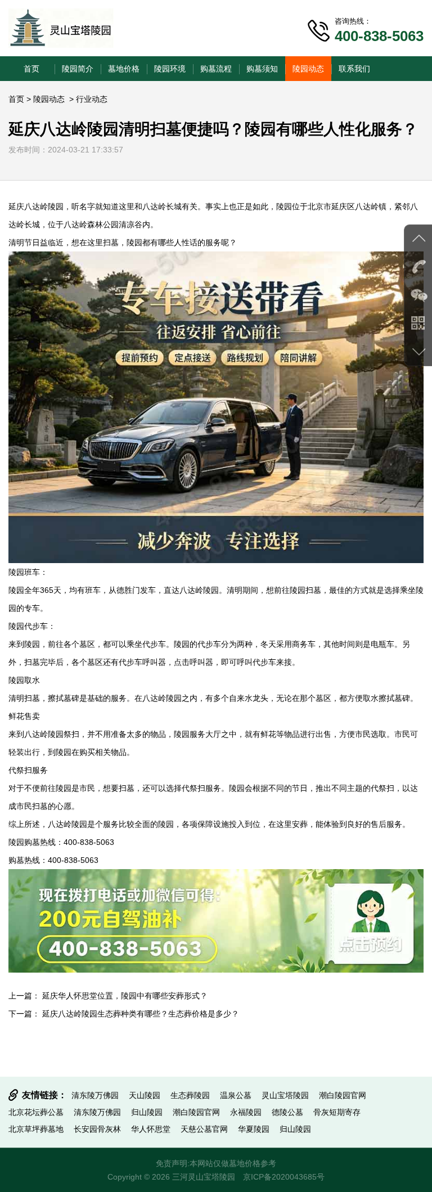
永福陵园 (246, 1112)
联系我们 (354, 68)
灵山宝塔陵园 (285, 1095)
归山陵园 (147, 1112)
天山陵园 (144, 1095)
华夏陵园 (253, 1128)
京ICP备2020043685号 (284, 1176)
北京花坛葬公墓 (36, 1112)
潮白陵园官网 (342, 1095)
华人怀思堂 (150, 1128)
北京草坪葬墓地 (36, 1128)
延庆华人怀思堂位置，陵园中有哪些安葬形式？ (125, 995)
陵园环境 (170, 68)
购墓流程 (216, 68)
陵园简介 (77, 68)
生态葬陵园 (190, 1095)
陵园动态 (308, 68)
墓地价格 (124, 68)
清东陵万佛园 (95, 1095)
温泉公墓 (235, 1095)
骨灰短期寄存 (337, 1112)
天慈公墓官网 (204, 1128)
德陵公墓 (287, 1112)
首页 (31, 68)
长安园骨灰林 (97, 1128)
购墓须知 (262, 68)
